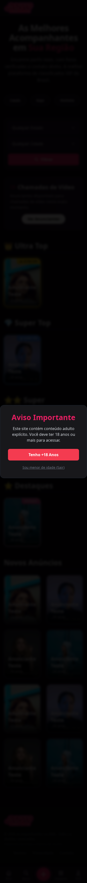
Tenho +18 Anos (43, 454)
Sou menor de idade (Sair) (43, 467)
